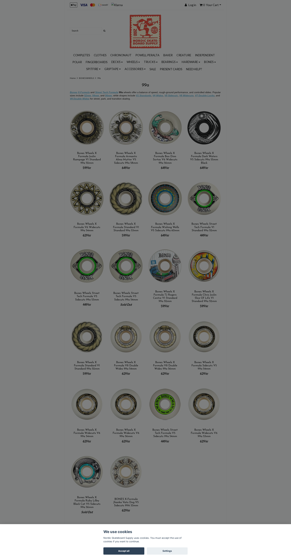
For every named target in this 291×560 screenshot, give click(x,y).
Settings (167, 551)
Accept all (124, 551)
